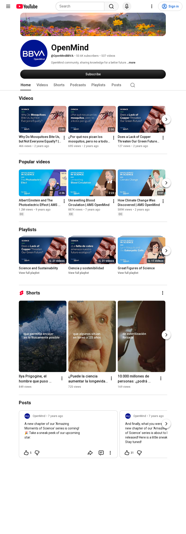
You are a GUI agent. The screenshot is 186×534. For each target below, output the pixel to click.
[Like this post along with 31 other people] (127, 452)
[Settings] (151, 6)
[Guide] (8, 6)
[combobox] (81, 6)
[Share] (90, 452)
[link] (68, 435)
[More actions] (64, 137)
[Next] (166, 119)
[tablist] (93, 85)
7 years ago (55, 416)
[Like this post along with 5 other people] (26, 452)
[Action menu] (110, 452)
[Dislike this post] (37, 452)
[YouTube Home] (27, 6)
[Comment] (101, 452)
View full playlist (29, 272)
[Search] (111, 6)
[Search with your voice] (126, 6)
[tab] (25, 85)
